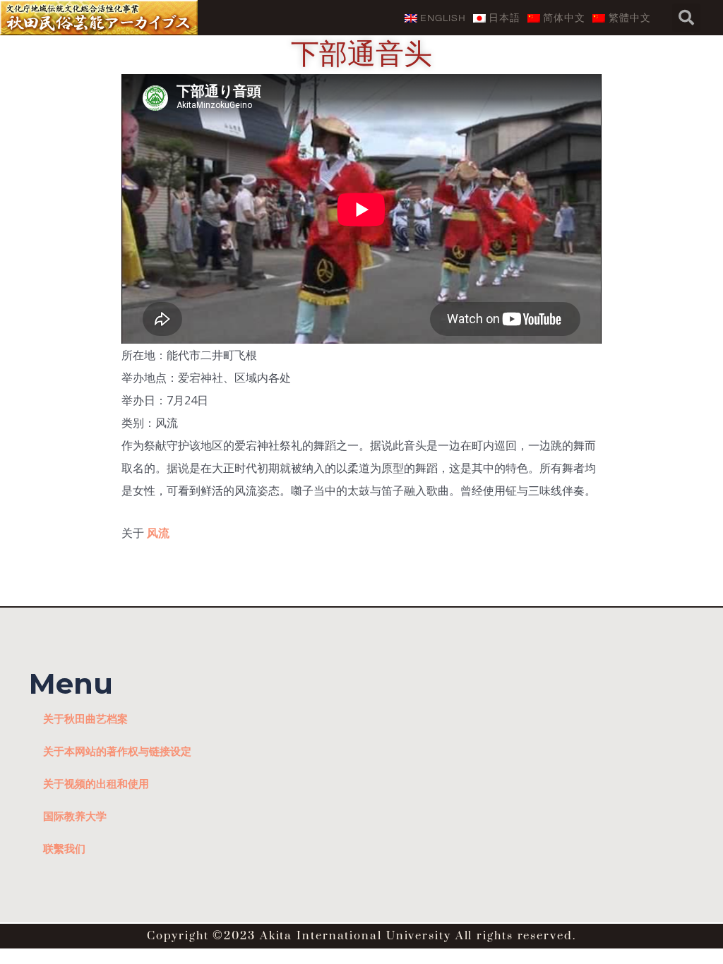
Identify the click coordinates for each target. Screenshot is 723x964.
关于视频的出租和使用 (96, 783)
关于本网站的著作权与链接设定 (117, 751)
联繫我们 (64, 848)
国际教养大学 (75, 816)
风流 (158, 533)
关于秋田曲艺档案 (85, 718)
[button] (686, 18)
